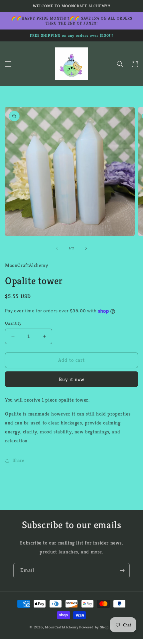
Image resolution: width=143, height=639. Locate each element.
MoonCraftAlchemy (61, 627)
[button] (8, 64)
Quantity (13, 323)
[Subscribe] (122, 570)
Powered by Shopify (96, 627)
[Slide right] (86, 248)
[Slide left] (57, 248)
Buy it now (71, 379)
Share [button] (18, 460)
